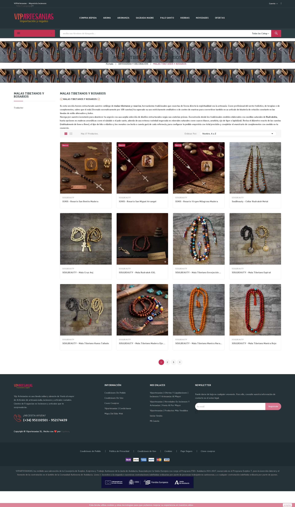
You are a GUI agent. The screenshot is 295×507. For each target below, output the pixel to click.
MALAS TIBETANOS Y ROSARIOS (29, 95)
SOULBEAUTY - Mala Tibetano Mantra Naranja (198, 343)
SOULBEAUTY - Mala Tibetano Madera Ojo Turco (142, 343)
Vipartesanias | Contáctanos (117, 408)
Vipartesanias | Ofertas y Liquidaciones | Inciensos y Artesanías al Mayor (169, 394)
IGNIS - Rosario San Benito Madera (80, 201)
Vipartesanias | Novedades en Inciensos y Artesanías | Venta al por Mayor (170, 403)
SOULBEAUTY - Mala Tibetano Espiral (251, 272)
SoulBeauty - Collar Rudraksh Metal (250, 201)
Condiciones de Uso (113, 398)
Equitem (65, 431)
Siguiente (179, 362)
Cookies (168, 451)
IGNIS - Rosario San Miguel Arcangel (137, 201)
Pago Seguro (186, 451)
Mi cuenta (154, 421)
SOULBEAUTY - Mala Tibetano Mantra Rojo (254, 343)
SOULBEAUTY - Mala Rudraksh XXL (137, 272)
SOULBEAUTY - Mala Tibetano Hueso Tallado (85, 343)
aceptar (287, 505)
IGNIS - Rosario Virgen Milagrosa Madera (196, 201)
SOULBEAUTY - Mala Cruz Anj (77, 272)
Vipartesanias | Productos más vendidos (169, 410)
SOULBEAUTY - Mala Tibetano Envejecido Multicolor (198, 272)
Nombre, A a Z (238, 133)
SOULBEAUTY (68, 198)
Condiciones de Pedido (115, 392)
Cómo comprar (208, 451)
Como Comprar (111, 403)
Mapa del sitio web (113, 413)
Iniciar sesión (156, 415)
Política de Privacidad (119, 451)
